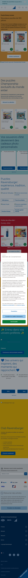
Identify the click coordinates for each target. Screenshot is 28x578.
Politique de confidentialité (8, 305)
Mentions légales (21, 305)
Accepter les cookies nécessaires (14, 316)
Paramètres (14, 311)
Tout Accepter (14, 321)
